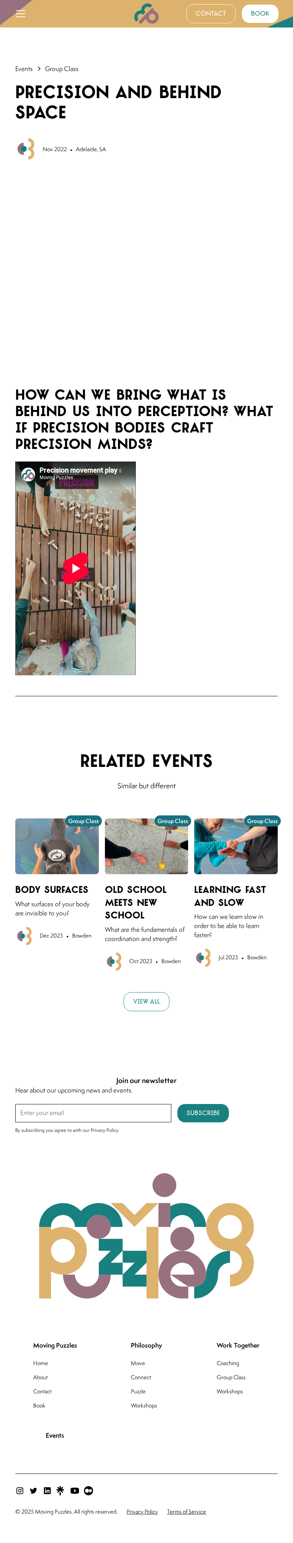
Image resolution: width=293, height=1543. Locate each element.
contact (211, 13)
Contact (42, 1391)
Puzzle (138, 1391)
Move (138, 1363)
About (40, 1377)
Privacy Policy (142, 1511)
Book (39, 1405)
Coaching (228, 1363)
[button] (69, 14)
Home (40, 1363)
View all (146, 1001)
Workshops (144, 1405)
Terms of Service (186, 1511)
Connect (141, 1377)
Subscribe (203, 1113)
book (260, 13)
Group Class (231, 1377)
